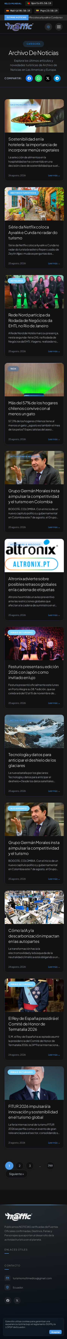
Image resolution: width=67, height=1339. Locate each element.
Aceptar (55, 1332)
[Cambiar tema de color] (48, 27)
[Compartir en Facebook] (29, 78)
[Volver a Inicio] (19, 26)
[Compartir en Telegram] (57, 78)
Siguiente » (16, 1174)
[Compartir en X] (47, 78)
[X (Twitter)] (17, 1300)
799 (50, 1165)
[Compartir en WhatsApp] (38, 78)
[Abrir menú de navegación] (59, 27)
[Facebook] (7, 1300)
